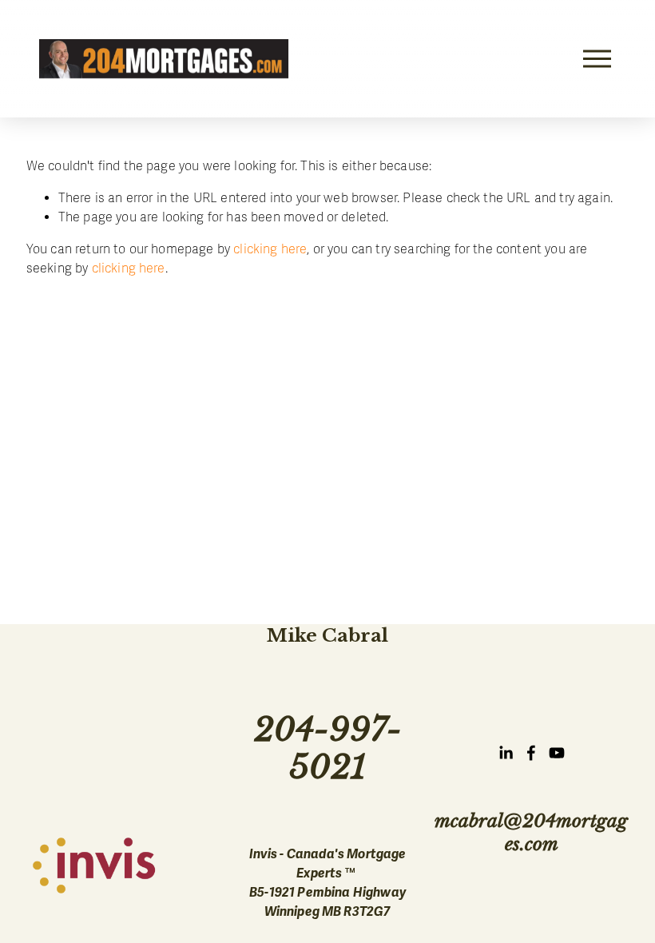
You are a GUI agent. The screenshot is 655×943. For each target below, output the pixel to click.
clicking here (270, 249)
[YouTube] (557, 753)
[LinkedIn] (506, 753)
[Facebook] (531, 753)
